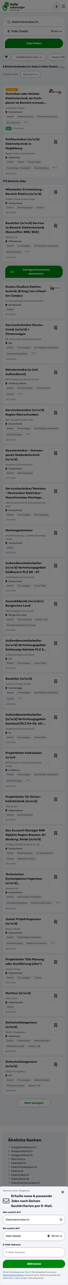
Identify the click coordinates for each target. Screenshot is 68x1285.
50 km (55, 1236)
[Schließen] (62, 1192)
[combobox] (33, 1220)
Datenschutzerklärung (13, 1275)
